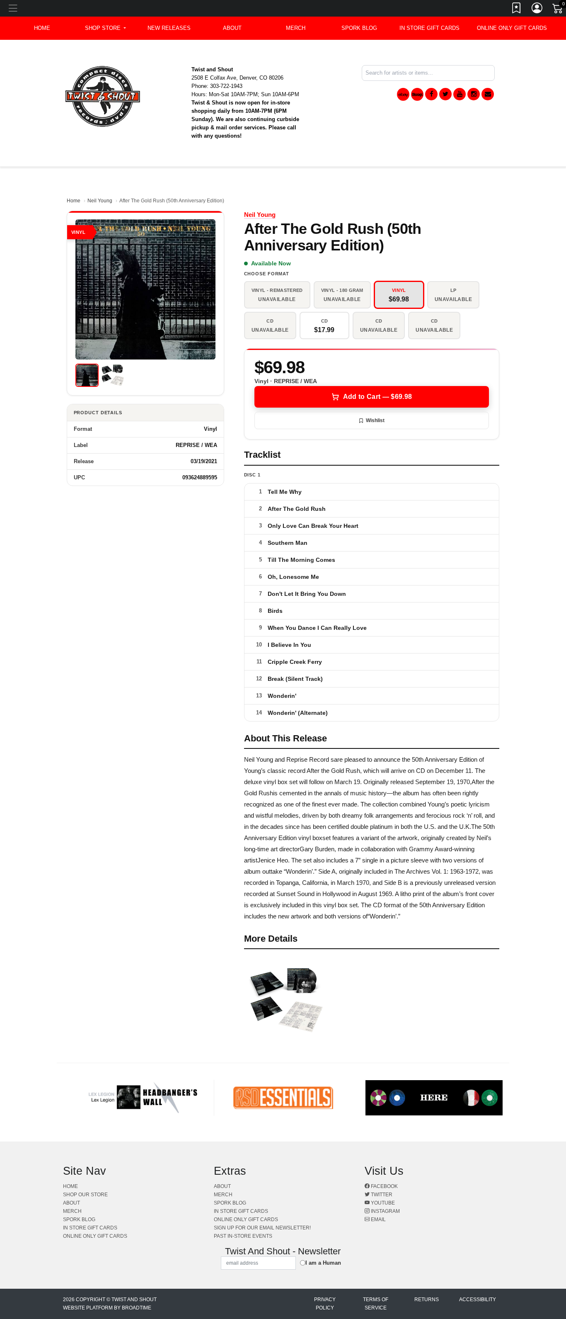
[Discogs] (417, 94)
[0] (558, 10)
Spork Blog (359, 28)
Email (378, 1219)
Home (73, 201)
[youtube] (459, 94)
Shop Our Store (85, 1195)
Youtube (382, 1203)
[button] (105, 28)
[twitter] (445, 94)
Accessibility (477, 1299)
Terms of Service (375, 1304)
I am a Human (323, 1263)
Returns (426, 1299)
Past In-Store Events (243, 1236)
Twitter (381, 1195)
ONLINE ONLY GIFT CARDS (512, 28)
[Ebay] (403, 94)
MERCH (295, 28)
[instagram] (474, 94)
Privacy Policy (325, 1304)
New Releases (169, 28)
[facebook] (431, 94)
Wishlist (375, 420)
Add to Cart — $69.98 (377, 396)
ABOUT (232, 28)
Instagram (385, 1211)
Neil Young (99, 201)
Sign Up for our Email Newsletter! (262, 1228)
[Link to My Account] (537, 9)
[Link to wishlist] (516, 9)
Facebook (384, 1186)
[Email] (488, 94)
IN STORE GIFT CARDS (429, 28)
